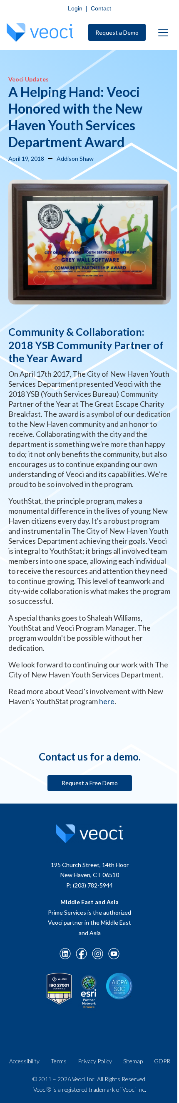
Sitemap (133, 1061)
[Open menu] (163, 32)
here (106, 701)
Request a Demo (117, 32)
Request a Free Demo (90, 782)
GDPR (162, 1061)
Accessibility (24, 1061)
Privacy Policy (95, 1061)
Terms (59, 1061)
